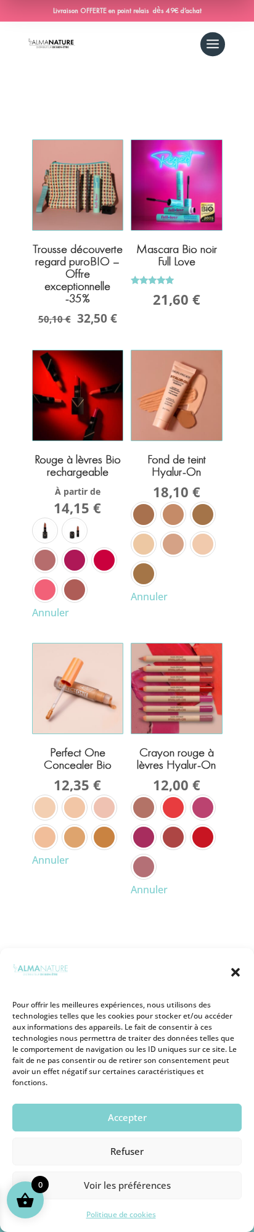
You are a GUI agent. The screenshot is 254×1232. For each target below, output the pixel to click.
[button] (235, 972)
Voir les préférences (127, 1185)
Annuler (50, 612)
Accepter (127, 1117)
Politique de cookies (121, 1214)
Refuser (127, 1151)
